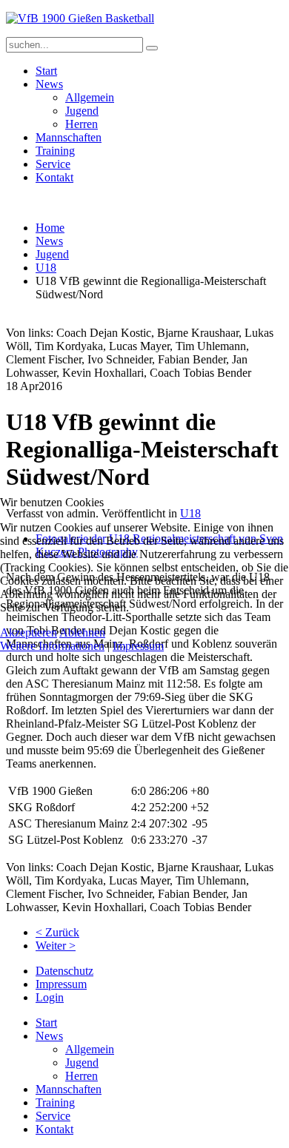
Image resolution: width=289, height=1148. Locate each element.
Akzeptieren (28, 632)
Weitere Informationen (52, 646)
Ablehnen (82, 632)
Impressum (138, 646)
